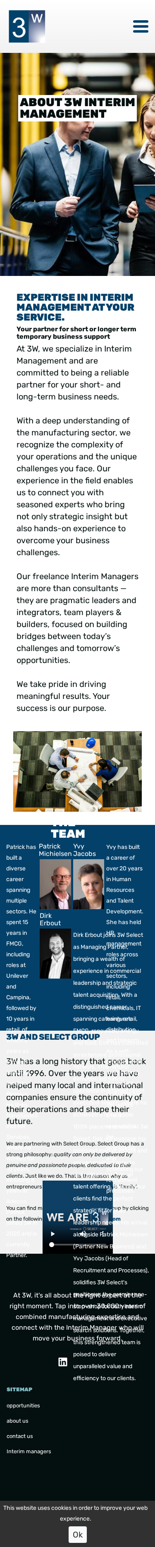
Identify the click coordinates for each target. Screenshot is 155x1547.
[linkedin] (63, 1362)
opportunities (23, 1405)
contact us (20, 1436)
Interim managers (29, 1451)
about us (18, 1421)
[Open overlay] (140, 26)
